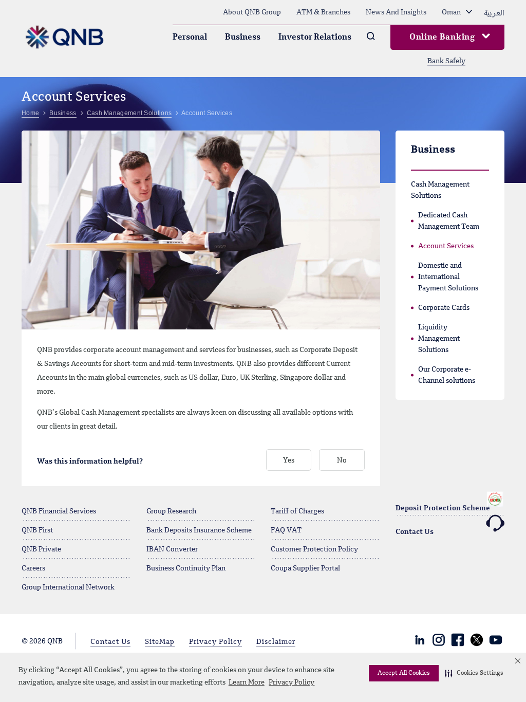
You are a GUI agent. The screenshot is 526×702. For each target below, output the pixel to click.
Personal (190, 37)
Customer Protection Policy (314, 549)
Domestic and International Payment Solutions (448, 277)
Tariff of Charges (297, 511)
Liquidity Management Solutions (439, 339)
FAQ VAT (286, 530)
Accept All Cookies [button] (404, 673)
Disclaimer (275, 641)
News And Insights (396, 12)
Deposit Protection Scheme (443, 508)
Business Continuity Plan (186, 568)
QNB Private (41, 549)
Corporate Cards (443, 307)
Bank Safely (446, 61)
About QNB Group (252, 12)
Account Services (446, 246)
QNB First (37, 530)
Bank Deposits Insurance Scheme (199, 530)
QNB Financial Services (59, 511)
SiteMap (160, 641)
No (342, 460)
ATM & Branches (323, 12)
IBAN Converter (172, 549)
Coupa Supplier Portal (305, 568)
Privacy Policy (291, 682)
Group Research (171, 511)
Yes (288, 460)
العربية (494, 12)
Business (242, 37)
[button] (474, 673)
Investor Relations (314, 37)
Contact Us (415, 531)
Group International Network (68, 587)
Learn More (247, 682)
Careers (33, 568)
